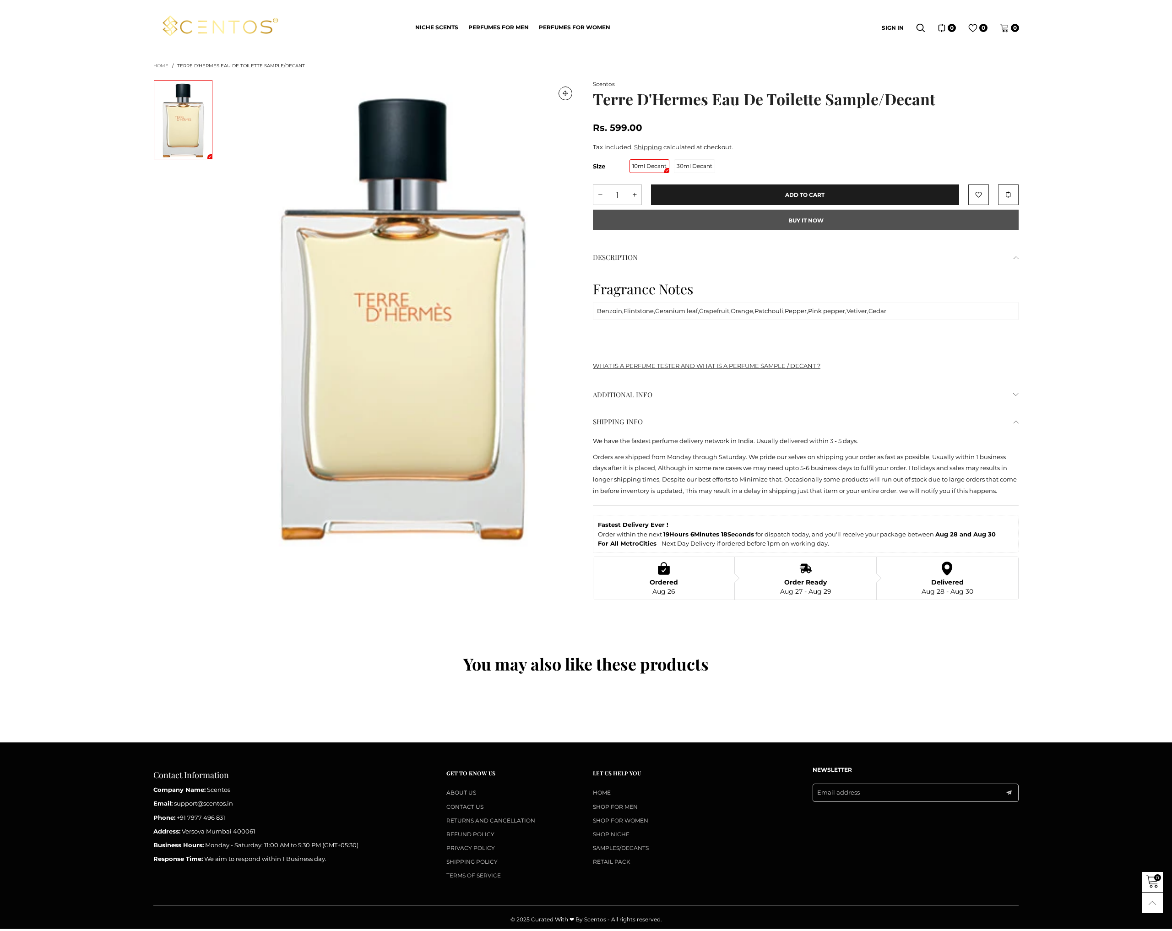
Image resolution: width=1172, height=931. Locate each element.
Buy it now (806, 220)
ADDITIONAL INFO (622, 394)
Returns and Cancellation (490, 820)
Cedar (877, 310)
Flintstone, (639, 310)
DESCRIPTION (615, 257)
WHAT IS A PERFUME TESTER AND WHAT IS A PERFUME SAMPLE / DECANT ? (706, 365)
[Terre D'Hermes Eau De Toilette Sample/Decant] (403, 315)
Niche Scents (436, 27)
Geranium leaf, (677, 310)
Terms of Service (473, 875)
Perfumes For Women (574, 27)
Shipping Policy (472, 861)
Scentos (604, 84)
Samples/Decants (621, 847)
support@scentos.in (203, 803)
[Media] (565, 93)
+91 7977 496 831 (201, 817)
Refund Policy (470, 834)
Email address (838, 792)
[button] (600, 195)
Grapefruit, (715, 310)
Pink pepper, (827, 310)
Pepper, (796, 310)
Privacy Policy (470, 847)
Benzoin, (610, 310)
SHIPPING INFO (618, 421)
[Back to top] (1152, 903)
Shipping (648, 147)
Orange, (742, 310)
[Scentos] (220, 27)
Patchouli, (769, 310)
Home (602, 792)
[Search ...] (920, 28)
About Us (461, 792)
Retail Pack (611, 861)
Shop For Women (620, 820)
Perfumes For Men (498, 27)
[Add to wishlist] (978, 194)
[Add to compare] (1008, 194)
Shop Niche (611, 834)
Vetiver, (857, 310)
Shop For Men (615, 806)
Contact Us (464, 806)
